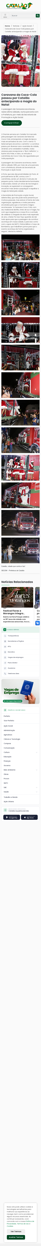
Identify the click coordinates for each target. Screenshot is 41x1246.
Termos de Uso (23, 1224)
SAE (5, 787)
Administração (9, 730)
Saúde (6, 792)
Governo (7, 765)
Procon (6, 779)
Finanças (7, 761)
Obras (6, 774)
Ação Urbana (9, 802)
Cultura (6, 752)
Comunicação (9, 748)
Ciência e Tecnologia (12, 739)
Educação (7, 757)
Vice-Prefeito (9, 721)
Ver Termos (16, 1231)
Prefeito (7, 716)
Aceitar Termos (16, 1237)
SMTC (6, 783)
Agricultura (8, 735)
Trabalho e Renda (10, 797)
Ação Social (8, 726)
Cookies (10, 1226)
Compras (7, 743)
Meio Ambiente (9, 770)
